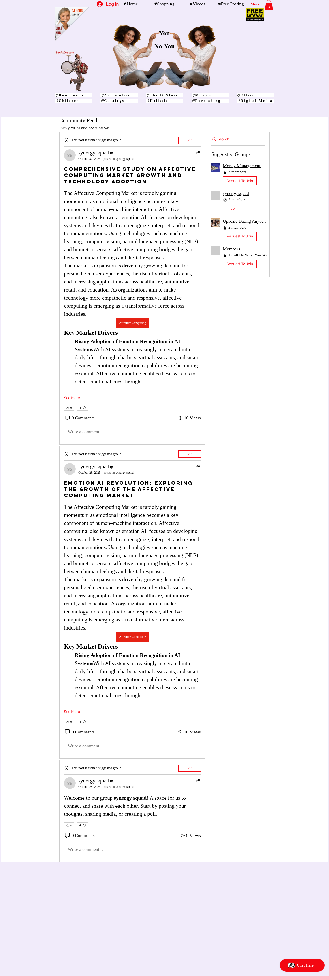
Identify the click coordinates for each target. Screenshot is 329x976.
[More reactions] (82, 408)
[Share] (198, 152)
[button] (269, 5)
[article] (132, 288)
